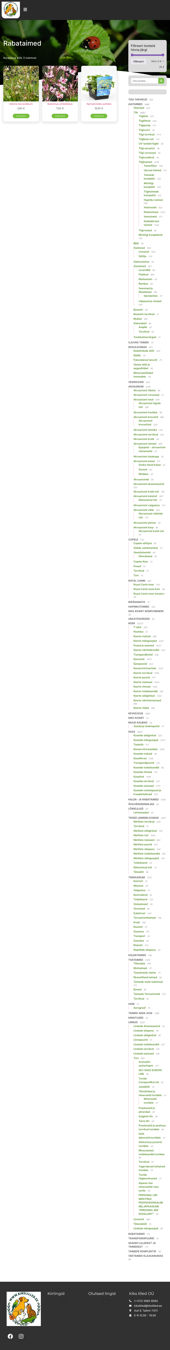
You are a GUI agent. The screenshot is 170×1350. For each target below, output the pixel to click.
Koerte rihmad (141, 686)
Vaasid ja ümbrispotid (146, 726)
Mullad (137, 318)
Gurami (143, 469)
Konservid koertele (144, 668)
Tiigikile (143, 116)
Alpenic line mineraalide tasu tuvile (149, 1186)
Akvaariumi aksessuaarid (148, 484)
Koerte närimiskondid (146, 650)
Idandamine (151, 295)
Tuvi (136, 575)
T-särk (137, 627)
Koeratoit (139, 659)
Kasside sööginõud (144, 735)
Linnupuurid (140, 1039)
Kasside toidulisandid (146, 767)
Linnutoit (144, 251)
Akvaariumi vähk (143, 509)
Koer (131, 623)
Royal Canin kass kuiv (146, 589)
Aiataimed (139, 266)
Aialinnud (139, 247)
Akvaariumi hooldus (145, 412)
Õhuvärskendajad (141, 804)
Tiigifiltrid (144, 120)
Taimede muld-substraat (148, 981)
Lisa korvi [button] (21, 116)
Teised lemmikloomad (143, 817)
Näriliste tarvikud (143, 821)
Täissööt (138, 871)
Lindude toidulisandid (146, 1044)
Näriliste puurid (142, 844)
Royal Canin (136, 580)
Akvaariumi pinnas (144, 522)
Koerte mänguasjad (145, 640)
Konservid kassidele (145, 749)
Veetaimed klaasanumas (145, 1255)
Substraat (139, 913)
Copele (133, 539)
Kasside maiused (143, 785)
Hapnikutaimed (138, 606)
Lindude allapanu (143, 1030)
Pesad (137, 566)
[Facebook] (10, 1336)
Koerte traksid (142, 636)
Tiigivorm (144, 130)
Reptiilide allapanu (144, 949)
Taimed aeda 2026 (140, 1013)
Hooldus (138, 631)
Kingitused (135, 1017)
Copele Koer (140, 561)
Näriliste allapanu (144, 849)
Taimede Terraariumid (146, 994)
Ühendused (145, 556)
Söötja (142, 256)
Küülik (137, 355)
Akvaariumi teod (143, 399)
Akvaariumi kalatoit (145, 496)
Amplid (143, 327)
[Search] (161, 81)
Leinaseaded (141, 812)
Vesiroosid (150, 207)
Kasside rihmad (142, 772)
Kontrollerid (140, 894)
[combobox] (144, 81)
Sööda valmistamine (145, 547)
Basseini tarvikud (143, 314)
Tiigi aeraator (147, 148)
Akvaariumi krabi (143, 439)
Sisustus (138, 931)
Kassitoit (138, 776)
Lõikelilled (135, 808)
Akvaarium (136, 386)
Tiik (135, 112)
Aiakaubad (139, 323)
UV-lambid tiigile (149, 143)
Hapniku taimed (153, 199)
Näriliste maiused (143, 840)
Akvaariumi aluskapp (146, 456)
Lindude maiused (143, 1053)
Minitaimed (140, 968)
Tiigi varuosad (147, 152)
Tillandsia (139, 963)
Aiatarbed (135, 104)
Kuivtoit (138, 881)
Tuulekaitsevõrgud (144, 337)
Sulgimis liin (146, 1116)
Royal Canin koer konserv (149, 593)
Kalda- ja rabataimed (143, 799)
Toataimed (135, 959)
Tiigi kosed (145, 230)
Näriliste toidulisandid (146, 853)
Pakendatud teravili (145, 359)
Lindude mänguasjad (145, 1228)
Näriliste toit (140, 835)
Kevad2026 (135, 713)
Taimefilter (150, 165)
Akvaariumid (141, 479)
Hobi (131, 1004)
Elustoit (138, 926)
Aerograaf (139, 1007)
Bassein (138, 309)
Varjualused (140, 904)
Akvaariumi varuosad (146, 394)
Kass (131, 731)
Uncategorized (139, 618)
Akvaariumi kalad (144, 461)
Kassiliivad (139, 758)
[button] (64, 1301)
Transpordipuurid (143, 762)
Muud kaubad (137, 722)
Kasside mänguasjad (145, 740)
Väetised (138, 107)
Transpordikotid (143, 654)
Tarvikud (144, 331)
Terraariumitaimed (144, 917)
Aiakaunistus (141, 261)
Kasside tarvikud (143, 781)
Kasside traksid (142, 753)
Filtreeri (138, 61)
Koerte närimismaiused (147, 700)
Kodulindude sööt (143, 350)
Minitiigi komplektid (150, 234)
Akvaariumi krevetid (145, 417)
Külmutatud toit (148, 500)
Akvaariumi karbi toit (151, 531)
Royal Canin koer (143, 584)
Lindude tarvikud (143, 1048)
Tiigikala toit (146, 139)
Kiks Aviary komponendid (146, 611)
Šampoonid (140, 663)
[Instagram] (21, 1336)
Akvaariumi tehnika (145, 429)
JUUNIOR (144, 1086)
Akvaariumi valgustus (146, 505)
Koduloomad (137, 347)
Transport (139, 936)
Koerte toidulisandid (145, 691)
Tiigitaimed (145, 162)
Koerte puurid (141, 677)
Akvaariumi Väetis (144, 390)
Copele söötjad (142, 543)
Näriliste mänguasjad (146, 858)
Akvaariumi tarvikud (145, 434)
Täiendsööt (140, 1223)
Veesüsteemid (142, 552)
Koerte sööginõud (144, 695)
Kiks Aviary (136, 717)
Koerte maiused (142, 682)
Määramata (136, 602)
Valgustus (139, 890)
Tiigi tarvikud (137, 99)
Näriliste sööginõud (145, 830)
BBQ (136, 243)
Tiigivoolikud (146, 157)
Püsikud (143, 274)
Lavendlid (144, 270)
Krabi (136, 922)
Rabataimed (151, 212)
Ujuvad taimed (152, 170)
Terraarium (136, 877)
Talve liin (144, 1121)
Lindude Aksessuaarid (146, 1026)
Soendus (138, 940)
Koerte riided (141, 707)
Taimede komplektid (142, 1251)
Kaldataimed (137, 955)
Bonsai (137, 989)
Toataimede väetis (144, 972)
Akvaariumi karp (143, 527)
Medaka (143, 474)
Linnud (133, 1022)
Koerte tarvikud (142, 673)
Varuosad (139, 908)
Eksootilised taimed (145, 977)
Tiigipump (144, 125)
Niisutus (138, 885)
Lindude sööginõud (144, 1035)
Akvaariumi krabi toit (146, 491)
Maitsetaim (145, 279)
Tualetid (138, 744)
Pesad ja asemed (143, 645)
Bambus (143, 283)
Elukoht (138, 945)
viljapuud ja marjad (150, 301)
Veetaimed (150, 216)
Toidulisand (140, 862)
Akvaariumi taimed (144, 443)
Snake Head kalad (150, 464)
